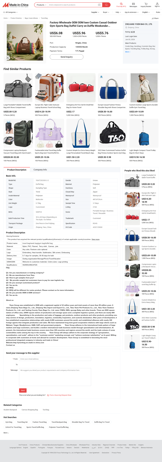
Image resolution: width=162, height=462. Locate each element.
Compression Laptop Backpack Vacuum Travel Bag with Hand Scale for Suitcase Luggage (149, 265)
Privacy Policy (116, 453)
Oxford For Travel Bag (13, 427)
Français (50, 447)
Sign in (157, 6)
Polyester (96, 184)
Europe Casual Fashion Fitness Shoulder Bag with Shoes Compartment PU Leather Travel (149, 229)
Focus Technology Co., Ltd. (65, 453)
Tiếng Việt (135, 447)
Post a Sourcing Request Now (59, 395)
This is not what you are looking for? (32, 395)
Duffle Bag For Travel (101, 422)
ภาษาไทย (120, 447)
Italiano (69, 447)
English (25, 447)
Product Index (122, 445)
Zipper (95, 192)
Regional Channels (109, 445)
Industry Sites (96, 445)
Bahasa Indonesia (147, 447)
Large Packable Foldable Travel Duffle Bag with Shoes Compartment (149, 176)
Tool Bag (46, 410)
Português (41, 447)
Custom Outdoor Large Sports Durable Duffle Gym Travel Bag (149, 247)
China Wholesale (71, 445)
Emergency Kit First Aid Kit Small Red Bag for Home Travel (149, 212)
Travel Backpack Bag (59, 422)
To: (17, 364)
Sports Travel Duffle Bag (35, 427)
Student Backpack (10, 410)
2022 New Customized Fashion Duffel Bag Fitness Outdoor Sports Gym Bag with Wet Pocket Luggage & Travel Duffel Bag (149, 319)
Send (23, 390)
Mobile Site (132, 445)
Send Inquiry (67, 57)
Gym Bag (8, 422)
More (127, 52)
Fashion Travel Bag (40, 422)
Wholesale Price (84, 445)
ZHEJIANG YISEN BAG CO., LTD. (138, 24)
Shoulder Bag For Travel (80, 422)
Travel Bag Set (22, 422)
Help (117, 12)
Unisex (95, 180)
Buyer (105, 12)
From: (15, 359)
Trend (38, 192)
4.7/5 (133, 32)
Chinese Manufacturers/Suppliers (52, 445)
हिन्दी (113, 447)
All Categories (11, 12)
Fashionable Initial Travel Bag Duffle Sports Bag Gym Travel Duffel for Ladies (149, 283)
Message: (14, 370)
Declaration (105, 453)
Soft (94, 188)
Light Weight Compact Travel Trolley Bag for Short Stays (149, 336)
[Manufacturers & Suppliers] (15, 4)
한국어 (100, 447)
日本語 (107, 447)
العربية (94, 447)
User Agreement (94, 453)
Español (33, 447)
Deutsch (76, 447)
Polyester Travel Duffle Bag (59, 427)
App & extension (131, 12)
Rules (158, 12)
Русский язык (59, 447)
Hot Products (23, 445)
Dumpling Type (41, 188)
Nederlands (85, 447)
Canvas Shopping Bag (30, 410)
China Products (35, 445)
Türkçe (127, 447)
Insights (140, 445)
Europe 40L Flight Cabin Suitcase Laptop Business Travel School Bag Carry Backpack (149, 194)
